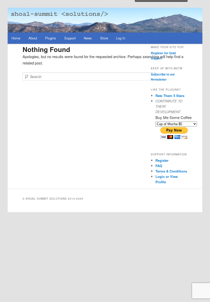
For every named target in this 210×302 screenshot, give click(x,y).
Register (162, 160)
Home (16, 38)
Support (70, 38)
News (88, 38)
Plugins (50, 38)
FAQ (158, 165)
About (32, 38)
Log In (120, 38)
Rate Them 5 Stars (169, 95)
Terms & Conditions (171, 171)
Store (104, 38)
